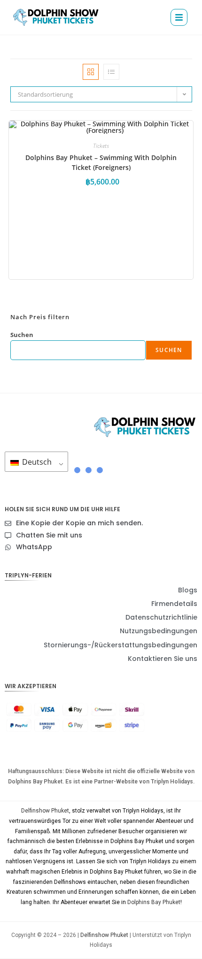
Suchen (21, 334)
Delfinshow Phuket (45, 810)
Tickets (101, 146)
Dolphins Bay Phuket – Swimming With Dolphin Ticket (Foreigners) (101, 162)
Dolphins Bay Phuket (153, 902)
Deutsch (36, 462)
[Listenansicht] (111, 72)
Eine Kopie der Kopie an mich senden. (79, 523)
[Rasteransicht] (91, 72)
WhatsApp (34, 547)
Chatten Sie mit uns (49, 535)
